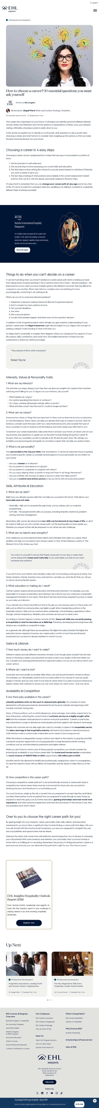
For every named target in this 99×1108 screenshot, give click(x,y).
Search (95, 3)
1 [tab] (47, 1000)
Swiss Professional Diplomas (16, 1045)
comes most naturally (37, 558)
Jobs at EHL (71, 1047)
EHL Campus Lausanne (44, 1018)
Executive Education (13, 1037)
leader (22, 463)
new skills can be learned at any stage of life (63, 521)
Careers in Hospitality (74, 1022)
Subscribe (49, 1082)
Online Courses (12, 1041)
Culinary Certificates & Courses (17, 1048)
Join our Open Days (43, 1044)
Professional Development (19, 20)
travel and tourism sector (67, 752)
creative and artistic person (32, 479)
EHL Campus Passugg (44, 1025)
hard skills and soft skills (17, 500)
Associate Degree (12, 1028)
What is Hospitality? (75, 1014)
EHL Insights (30, 103)
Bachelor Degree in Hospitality (17, 1021)
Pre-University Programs (15, 1024)
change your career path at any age (59, 184)
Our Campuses (43, 1014)
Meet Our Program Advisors (46, 1040)
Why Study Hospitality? (74, 1018)
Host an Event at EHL (43, 1029)
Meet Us (39, 1036)
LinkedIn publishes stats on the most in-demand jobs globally (35, 702)
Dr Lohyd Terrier (62, 992)
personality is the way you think (26, 452)
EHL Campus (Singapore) (45, 1022)
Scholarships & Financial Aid (79, 1040)
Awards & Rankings (73, 1033)
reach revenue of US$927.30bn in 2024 (26, 755)
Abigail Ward (29, 111)
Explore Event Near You (45, 1047)
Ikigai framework (36, 325)
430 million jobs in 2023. (69, 755)
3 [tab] (51, 1000)
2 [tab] (49, 1000)
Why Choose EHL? (74, 1028)
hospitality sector (83, 727)
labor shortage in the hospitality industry (30, 730)
